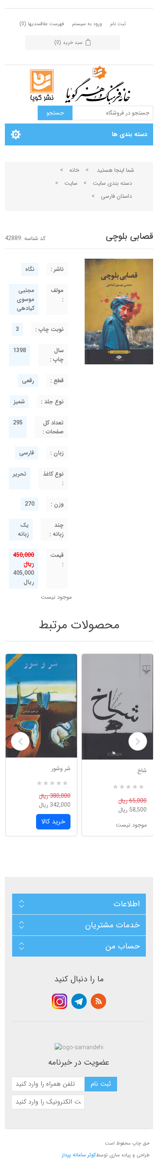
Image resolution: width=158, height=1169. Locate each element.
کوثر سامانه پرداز (79, 1155)
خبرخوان (98, 1001)
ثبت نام (118, 24)
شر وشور (60, 768)
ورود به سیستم (87, 24)
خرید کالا (53, 821)
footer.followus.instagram (59, 1001)
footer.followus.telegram (79, 1001)
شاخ (142, 770)
